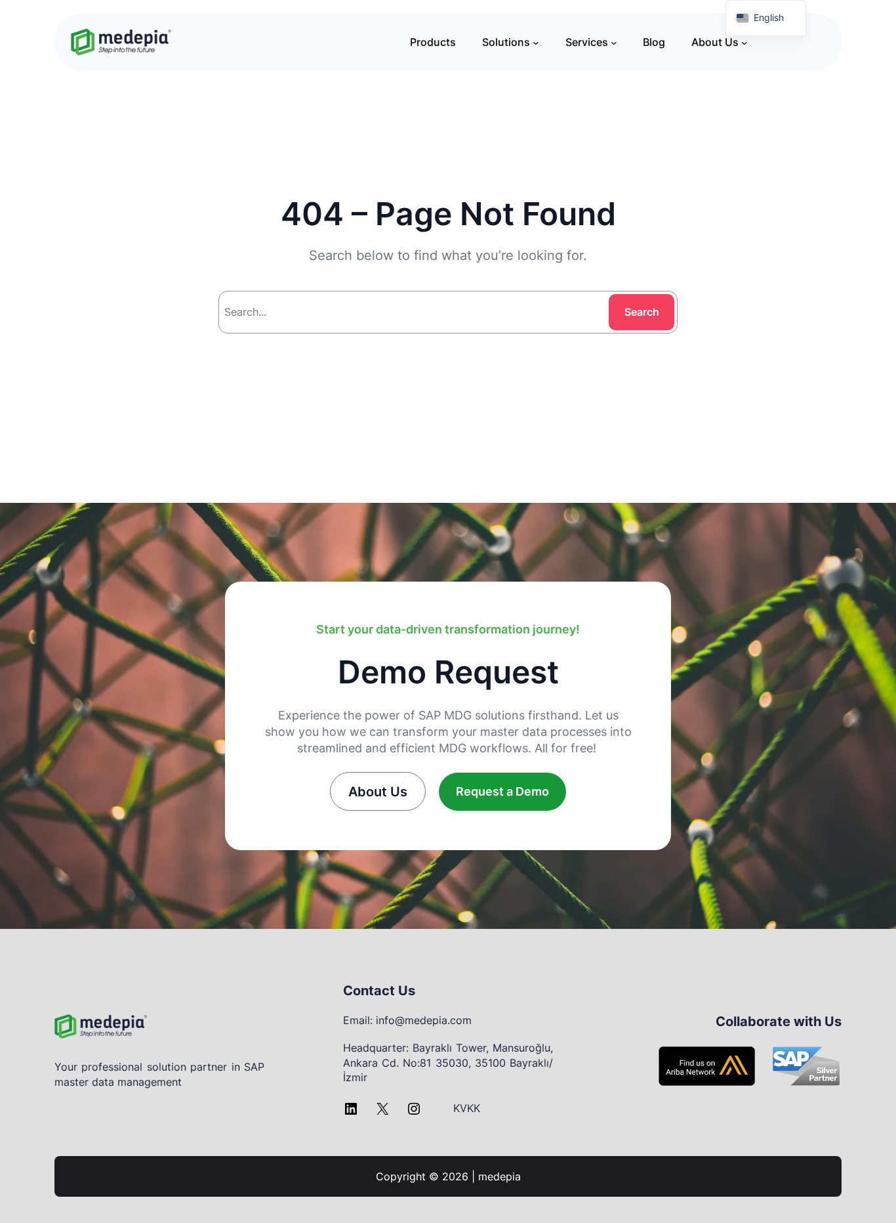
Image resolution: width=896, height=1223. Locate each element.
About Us (377, 792)
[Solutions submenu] (536, 42)
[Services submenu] (614, 42)
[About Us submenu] (744, 42)
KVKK (466, 1108)
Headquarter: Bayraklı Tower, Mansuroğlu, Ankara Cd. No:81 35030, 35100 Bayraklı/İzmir (448, 1062)
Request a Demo (502, 791)
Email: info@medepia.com (407, 1020)
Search (641, 311)
